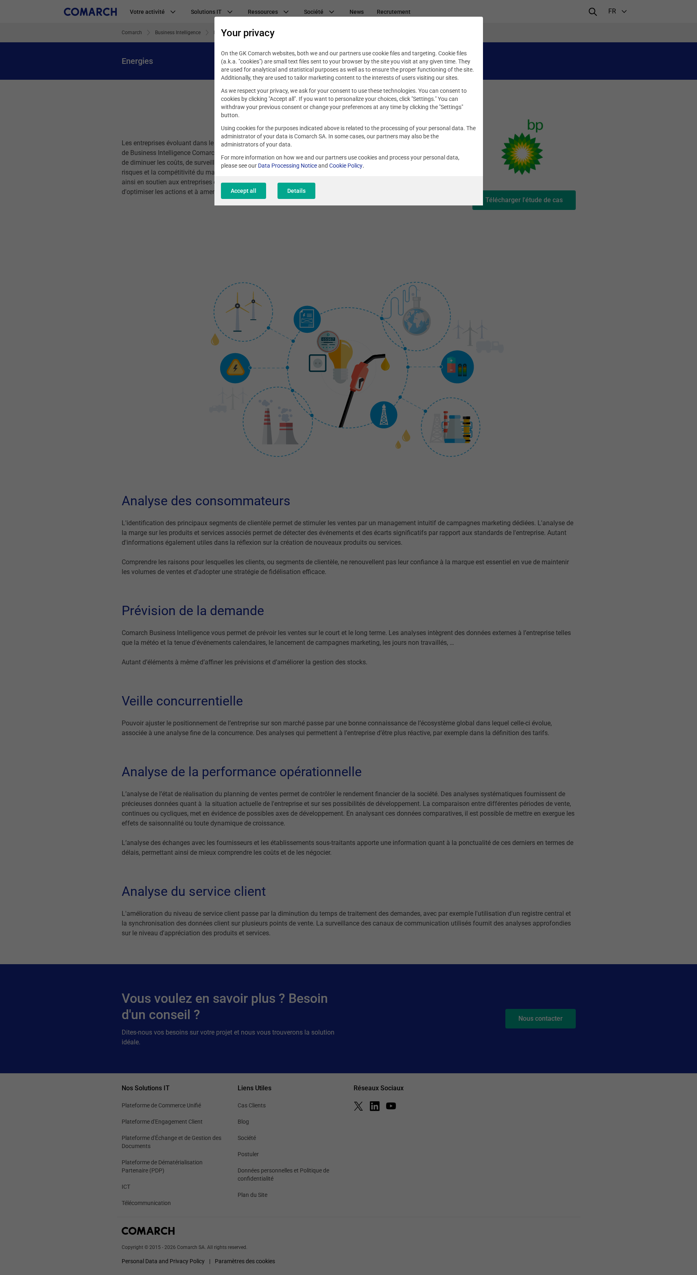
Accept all (243, 191)
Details (296, 191)
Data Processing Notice (287, 165)
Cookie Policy (346, 165)
